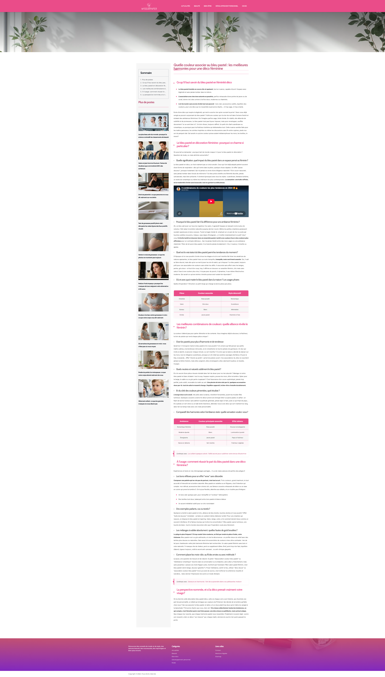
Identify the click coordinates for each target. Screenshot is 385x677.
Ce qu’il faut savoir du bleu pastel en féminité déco (154, 83)
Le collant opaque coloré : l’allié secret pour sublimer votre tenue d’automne (217, 454)
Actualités (185, 6)
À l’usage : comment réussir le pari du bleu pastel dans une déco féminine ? (154, 92)
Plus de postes (147, 80)
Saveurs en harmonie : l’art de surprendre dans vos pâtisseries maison (215, 582)
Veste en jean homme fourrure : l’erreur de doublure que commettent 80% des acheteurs (152, 166)
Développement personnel (227, 6)
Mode (244, 6)
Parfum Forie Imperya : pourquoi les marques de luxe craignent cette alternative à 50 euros (153, 286)
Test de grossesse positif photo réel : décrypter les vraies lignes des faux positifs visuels (152, 226)
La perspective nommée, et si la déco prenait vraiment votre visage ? (154, 95)
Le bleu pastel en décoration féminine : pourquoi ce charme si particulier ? (154, 86)
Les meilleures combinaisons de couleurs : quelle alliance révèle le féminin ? (155, 89)
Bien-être (208, 6)
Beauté (197, 6)
